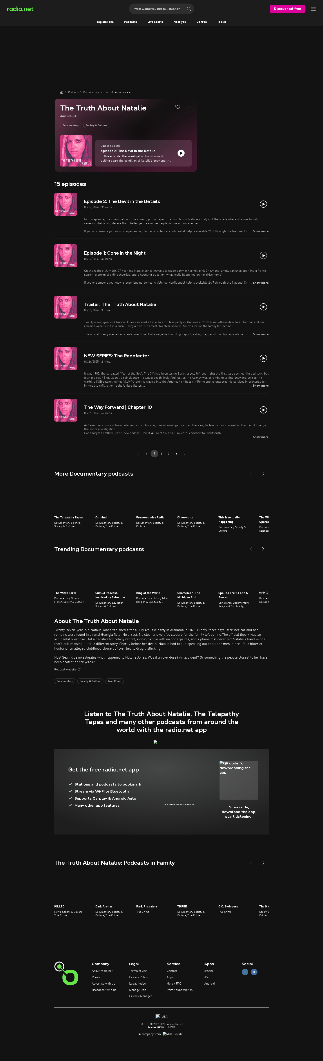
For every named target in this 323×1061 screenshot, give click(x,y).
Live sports (155, 22)
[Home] (62, 92)
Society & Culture (96, 125)
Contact (172, 970)
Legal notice (137, 983)
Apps (170, 977)
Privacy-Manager (140, 996)
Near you (180, 22)
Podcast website (65, 669)
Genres (202, 22)
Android (209, 983)
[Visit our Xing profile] (254, 972)
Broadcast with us (104, 990)
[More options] (189, 107)
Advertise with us (103, 983)
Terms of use (138, 970)
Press (96, 977)
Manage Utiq (137, 990)
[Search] (188, 8)
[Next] (263, 472)
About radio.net (102, 970)
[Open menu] (313, 8)
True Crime (114, 681)
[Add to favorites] (177, 106)
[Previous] (250, 472)
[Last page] (185, 453)
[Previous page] (146, 453)
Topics (221, 22)
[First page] (137, 453)
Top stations (105, 22)
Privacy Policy (138, 977)
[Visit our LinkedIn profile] (245, 972)
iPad (207, 977)
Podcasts (130, 22)
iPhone (209, 970)
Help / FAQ (174, 983)
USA (164, 1016)
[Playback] (181, 153)
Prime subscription (180, 990)
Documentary (70, 125)
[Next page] (176, 453)
